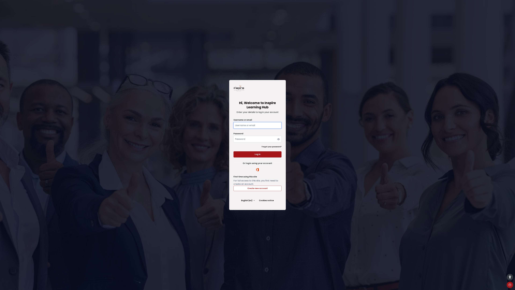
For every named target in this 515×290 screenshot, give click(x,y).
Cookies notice (266, 200)
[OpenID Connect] (257, 169)
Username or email (242, 120)
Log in (257, 154)
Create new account (257, 188)
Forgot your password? (272, 147)
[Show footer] (510, 285)
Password (238, 134)
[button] (510, 277)
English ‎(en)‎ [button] (247, 200)
